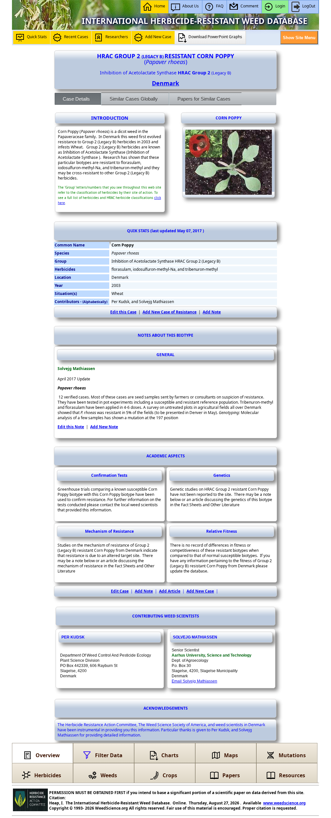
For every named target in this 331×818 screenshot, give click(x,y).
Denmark (165, 83)
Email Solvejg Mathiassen (194, 681)
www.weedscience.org (284, 803)
